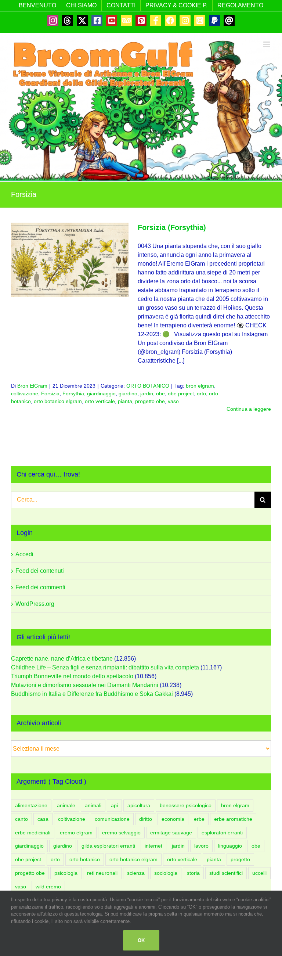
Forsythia (73, 393)
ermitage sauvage (171, 832)
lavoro (201, 846)
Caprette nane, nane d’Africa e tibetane (62, 658)
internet (153, 846)
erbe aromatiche (233, 819)
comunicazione (112, 819)
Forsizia (50, 393)
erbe (199, 819)
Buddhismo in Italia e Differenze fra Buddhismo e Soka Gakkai (92, 694)
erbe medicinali (32, 832)
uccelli (259, 873)
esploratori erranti (222, 832)
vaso (173, 401)
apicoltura (138, 805)
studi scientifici (226, 873)
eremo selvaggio (121, 832)
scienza (136, 873)
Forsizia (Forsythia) (172, 227)
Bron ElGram (32, 386)
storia (193, 873)
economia (173, 819)
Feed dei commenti (40, 587)
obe (160, 393)
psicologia (65, 873)
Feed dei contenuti (39, 571)
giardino (128, 393)
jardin (146, 393)
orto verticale (100, 401)
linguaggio (230, 846)
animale (66, 805)
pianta (125, 401)
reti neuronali (102, 873)
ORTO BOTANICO (147, 386)
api (114, 805)
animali (93, 805)
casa (42, 819)
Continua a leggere (249, 409)
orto (201, 393)
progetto (240, 859)
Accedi (24, 554)
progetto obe (150, 401)
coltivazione (24, 393)
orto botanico (84, 859)
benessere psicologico (186, 805)
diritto (145, 819)
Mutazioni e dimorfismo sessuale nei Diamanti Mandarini (84, 685)
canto (21, 819)
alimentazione (31, 805)
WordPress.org (34, 604)
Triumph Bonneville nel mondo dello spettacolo (72, 676)
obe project (181, 393)
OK (141, 940)
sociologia (165, 873)
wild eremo (48, 886)
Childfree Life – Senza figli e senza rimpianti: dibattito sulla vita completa (105, 667)
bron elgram (200, 386)
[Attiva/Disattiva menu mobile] (267, 44)
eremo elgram (76, 832)
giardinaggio (101, 393)
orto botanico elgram (58, 401)
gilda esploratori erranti (108, 846)
